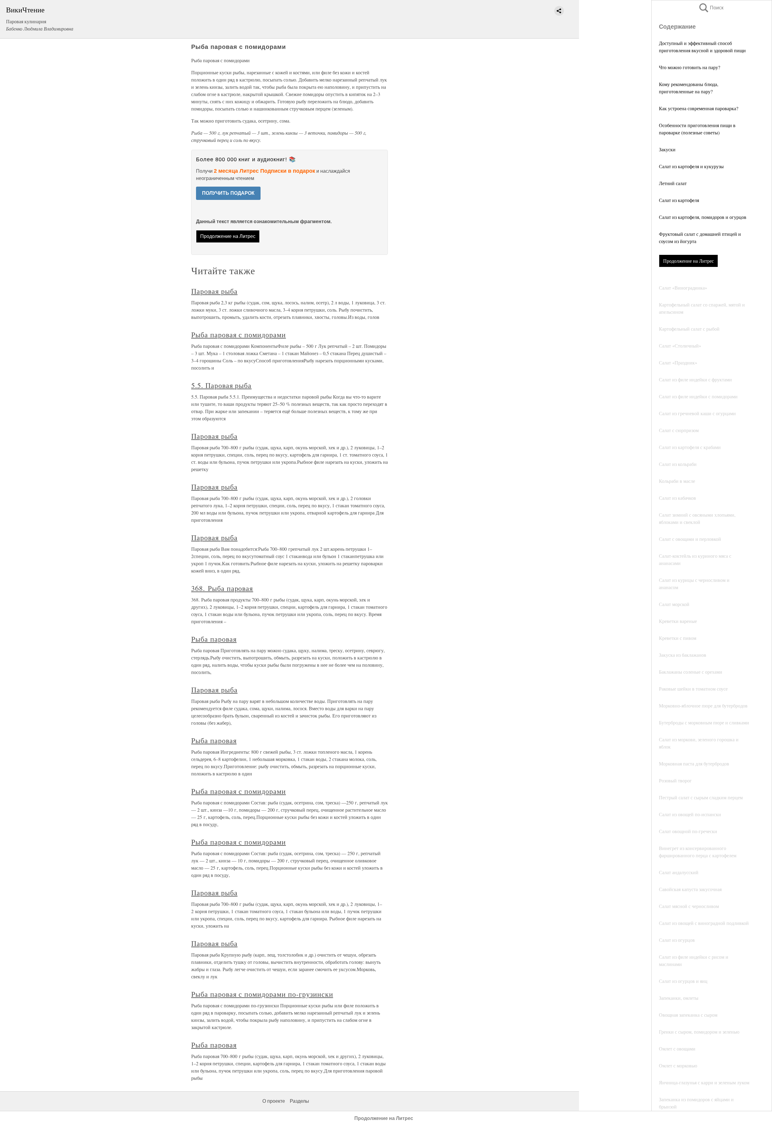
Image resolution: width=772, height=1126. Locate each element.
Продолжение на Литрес (688, 261)
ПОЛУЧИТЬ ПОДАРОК (228, 193)
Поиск (711, 7)
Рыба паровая (214, 639)
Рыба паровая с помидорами (238, 334)
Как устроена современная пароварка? (698, 108)
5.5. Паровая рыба (221, 385)
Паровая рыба (214, 291)
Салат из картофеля (679, 200)
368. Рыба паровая (222, 588)
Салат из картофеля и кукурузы (691, 166)
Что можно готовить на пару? (689, 67)
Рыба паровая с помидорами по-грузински (262, 994)
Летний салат (673, 183)
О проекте (273, 1101)
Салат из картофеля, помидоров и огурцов (702, 217)
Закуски (667, 149)
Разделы (299, 1101)
